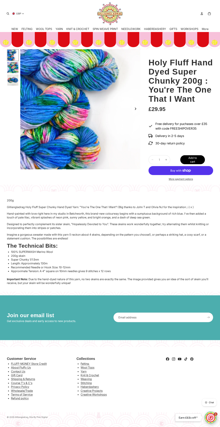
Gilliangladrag (21, 417)
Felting (85, 363)
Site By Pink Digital (38, 417)
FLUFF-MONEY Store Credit (29, 363)
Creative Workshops (94, 394)
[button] (211, 418)
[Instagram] (174, 359)
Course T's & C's (21, 383)
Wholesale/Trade (22, 390)
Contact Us (18, 371)
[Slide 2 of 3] (12, 67)
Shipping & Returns (23, 379)
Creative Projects (92, 390)
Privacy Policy (20, 386)
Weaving (86, 379)
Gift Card (17, 375)
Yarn (83, 371)
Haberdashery (90, 386)
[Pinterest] (192, 359)
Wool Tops (87, 367)
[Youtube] (180, 359)
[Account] (202, 13)
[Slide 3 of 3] (12, 80)
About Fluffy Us (21, 367)
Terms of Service (22, 394)
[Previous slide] (24, 109)
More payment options (181, 179)
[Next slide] (136, 109)
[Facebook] (168, 359)
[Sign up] (208, 317)
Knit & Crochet (90, 375)
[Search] (8, 13)
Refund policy (20, 398)
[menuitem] (205, 29)
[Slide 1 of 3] (12, 55)
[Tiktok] (186, 359)
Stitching (86, 383)
